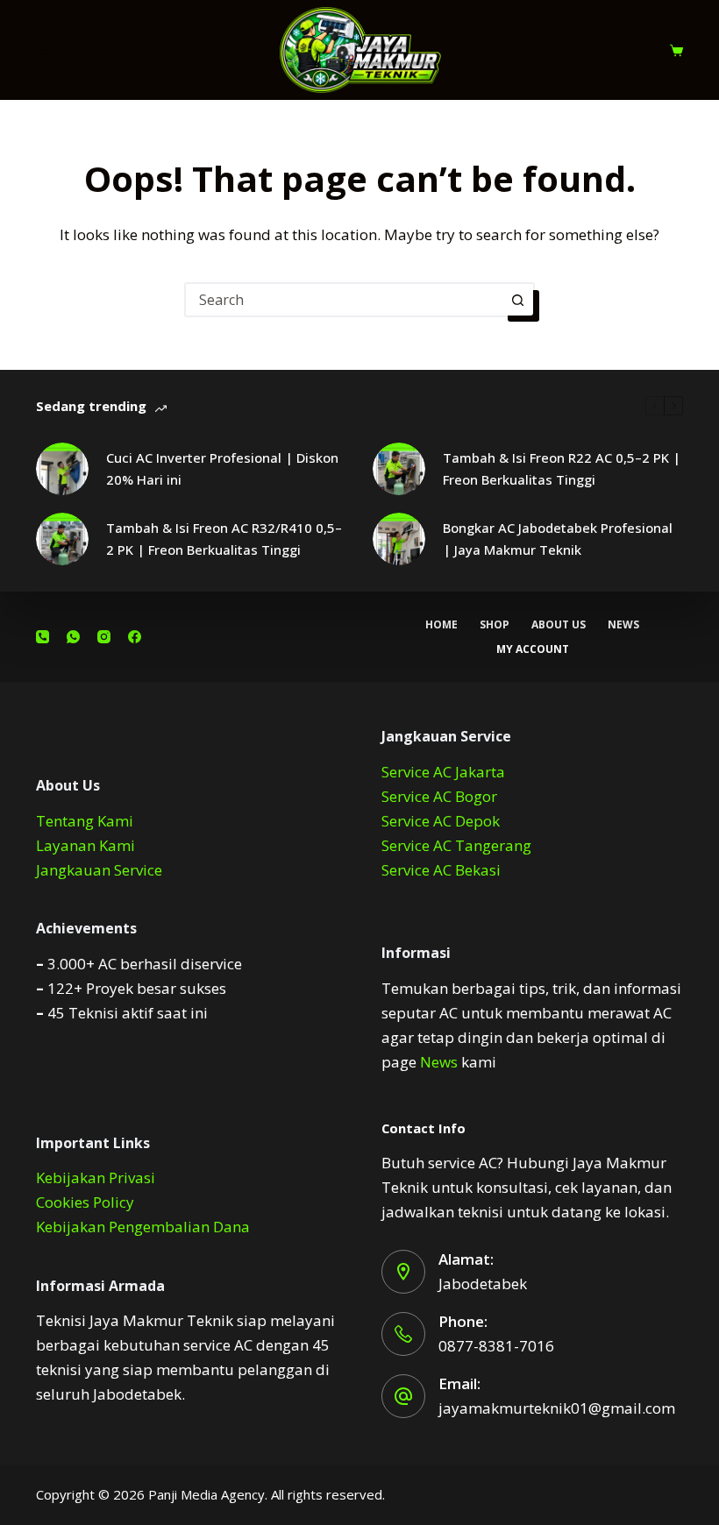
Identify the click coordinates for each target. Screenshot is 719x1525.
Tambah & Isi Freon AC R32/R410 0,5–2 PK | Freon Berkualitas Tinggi (224, 538)
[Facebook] (134, 636)
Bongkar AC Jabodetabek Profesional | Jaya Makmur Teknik (558, 538)
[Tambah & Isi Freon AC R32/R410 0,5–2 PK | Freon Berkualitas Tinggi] (62, 539)
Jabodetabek (482, 1283)
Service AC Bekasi (441, 870)
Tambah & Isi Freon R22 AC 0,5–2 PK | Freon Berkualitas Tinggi (561, 468)
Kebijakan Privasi (95, 1177)
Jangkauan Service (99, 870)
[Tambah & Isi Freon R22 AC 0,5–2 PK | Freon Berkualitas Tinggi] (399, 469)
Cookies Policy (85, 1202)
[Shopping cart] (676, 50)
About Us (558, 625)
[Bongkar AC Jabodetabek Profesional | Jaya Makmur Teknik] (399, 539)
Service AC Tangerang (456, 845)
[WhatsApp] (73, 636)
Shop (494, 625)
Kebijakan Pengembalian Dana (143, 1226)
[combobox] (344, 299)
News (623, 625)
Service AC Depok (440, 821)
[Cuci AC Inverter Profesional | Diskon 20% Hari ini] (62, 469)
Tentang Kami (84, 821)
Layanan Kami (85, 845)
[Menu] (44, 50)
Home (441, 625)
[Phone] (42, 636)
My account (532, 649)
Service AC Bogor (439, 796)
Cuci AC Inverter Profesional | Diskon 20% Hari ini (222, 468)
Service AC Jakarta (443, 772)
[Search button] (517, 300)
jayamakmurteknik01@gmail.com (556, 1408)
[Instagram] (103, 636)
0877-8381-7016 (496, 1346)
